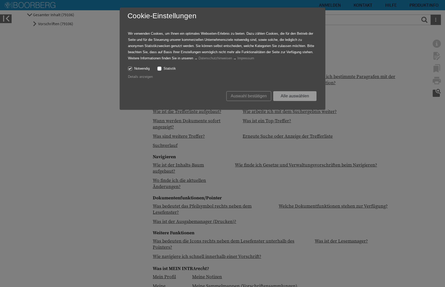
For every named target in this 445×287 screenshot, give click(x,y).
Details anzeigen (140, 77)
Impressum (245, 58)
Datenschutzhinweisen (215, 58)
